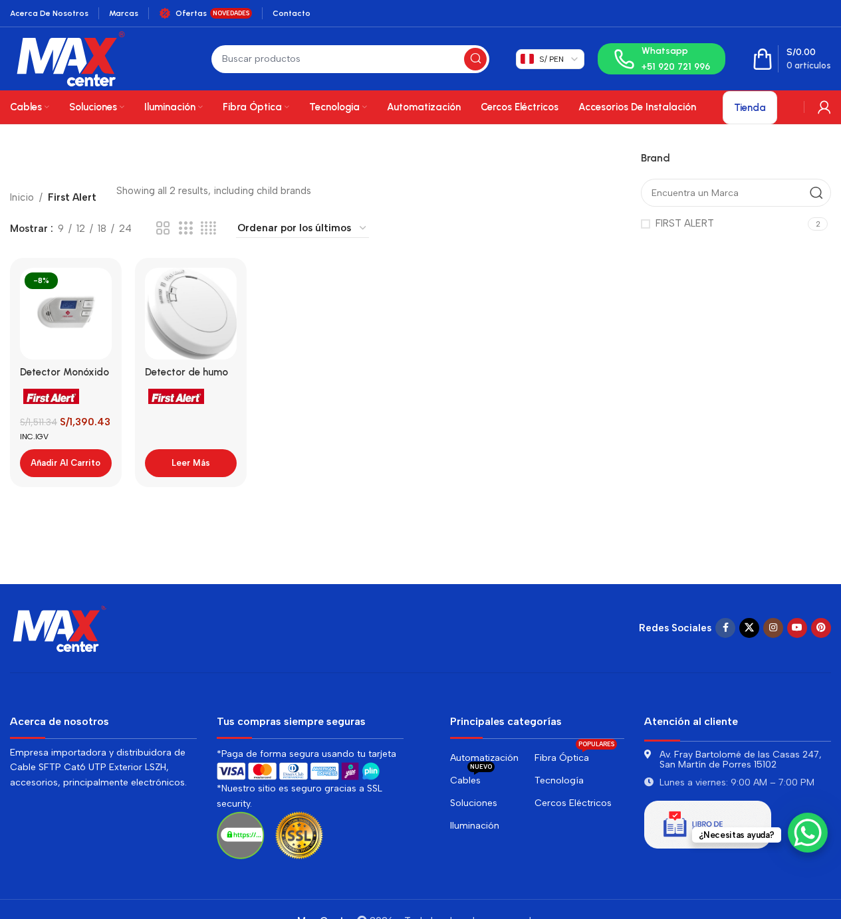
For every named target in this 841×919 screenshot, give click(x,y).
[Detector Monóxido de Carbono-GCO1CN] (66, 313)
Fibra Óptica (574, 755)
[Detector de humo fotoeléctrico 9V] (191, 313)
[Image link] (60, 627)
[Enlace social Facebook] (725, 628)
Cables (471, 777)
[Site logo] (71, 58)
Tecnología (559, 780)
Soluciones (473, 803)
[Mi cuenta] (824, 107)
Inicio (22, 197)
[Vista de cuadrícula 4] (208, 228)
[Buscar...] (475, 59)
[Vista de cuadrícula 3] (185, 228)
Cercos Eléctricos (573, 803)
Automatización (484, 758)
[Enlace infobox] (661, 58)
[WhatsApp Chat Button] (808, 833)
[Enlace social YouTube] (797, 628)
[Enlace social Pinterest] (821, 628)
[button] (66, 463)
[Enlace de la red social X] (749, 628)
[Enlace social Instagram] (773, 628)
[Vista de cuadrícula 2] (163, 228)
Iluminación (474, 825)
